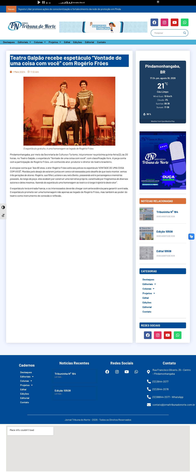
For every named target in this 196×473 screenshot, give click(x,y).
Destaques (9, 42)
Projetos (53, 42)
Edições (77, 42)
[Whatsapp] (184, 22)
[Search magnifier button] (185, 33)
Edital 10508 (163, 251)
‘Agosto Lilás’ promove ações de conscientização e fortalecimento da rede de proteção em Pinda (69, 9)
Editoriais (23, 42)
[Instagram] (164, 22)
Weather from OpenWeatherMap (163, 121)
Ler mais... (59, 377)
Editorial (89, 42)
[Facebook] (154, 22)
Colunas (38, 42)
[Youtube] (174, 22)
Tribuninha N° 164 (167, 212)
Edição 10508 (164, 231)
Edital (67, 42)
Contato (101, 42)
